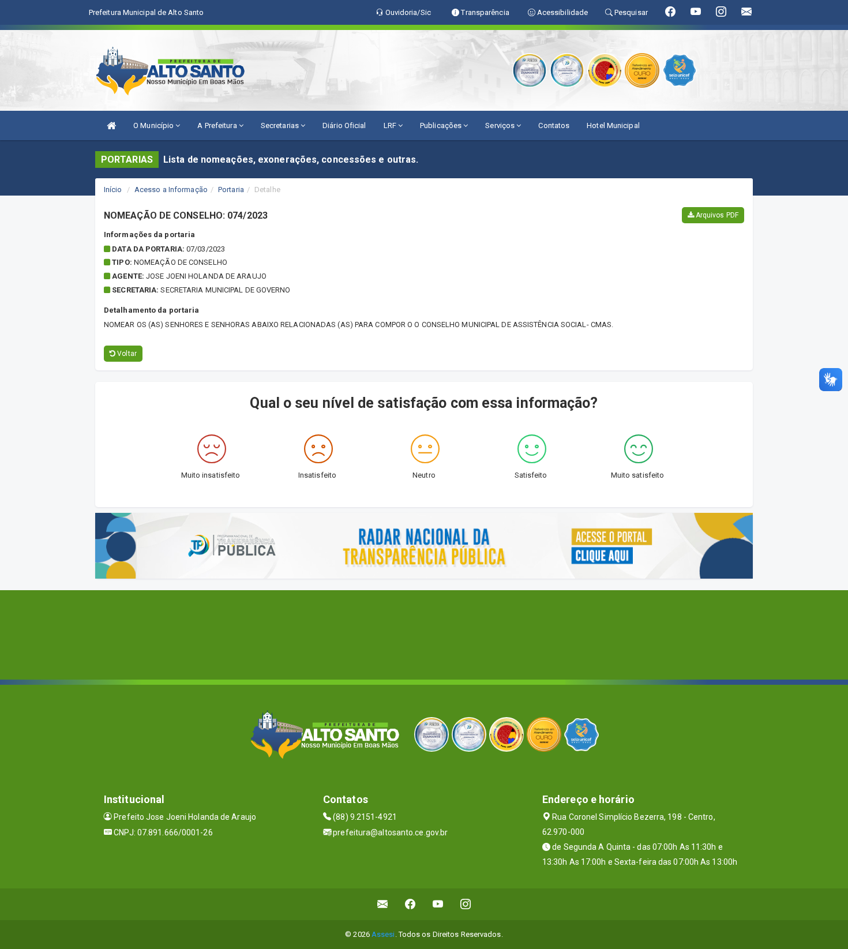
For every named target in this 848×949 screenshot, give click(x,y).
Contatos (553, 125)
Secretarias (281, 125)
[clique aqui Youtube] (438, 904)
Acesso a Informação (171, 189)
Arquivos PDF (716, 215)
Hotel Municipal (613, 125)
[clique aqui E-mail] (383, 904)
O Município (154, 125)
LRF (391, 125)
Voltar (126, 354)
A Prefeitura (217, 125)
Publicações (441, 125)
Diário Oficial (344, 125)
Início (113, 189)
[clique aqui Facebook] (410, 904)
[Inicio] (111, 125)
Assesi (383, 934)
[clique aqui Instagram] (466, 904)
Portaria (231, 189)
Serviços (500, 125)
